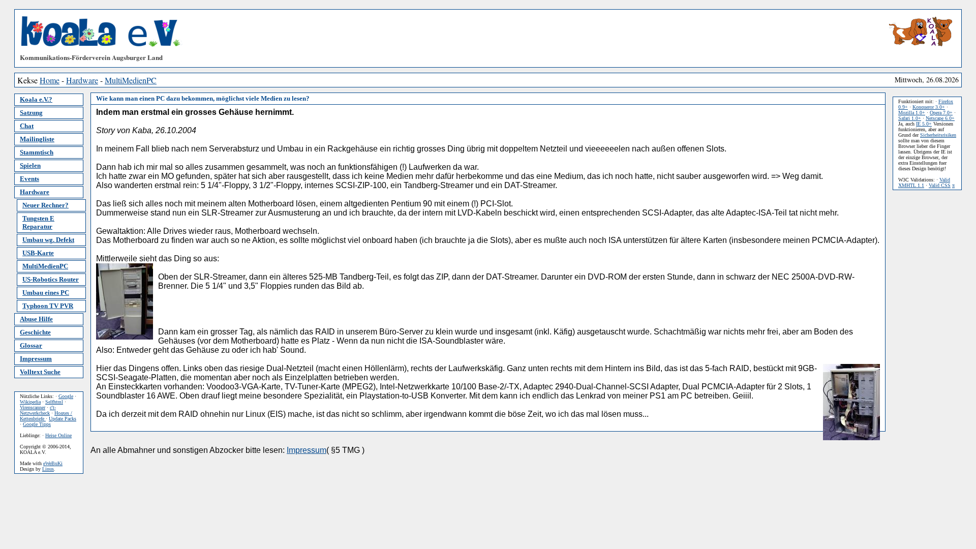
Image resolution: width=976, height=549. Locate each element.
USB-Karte (38, 253)
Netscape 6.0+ (940, 118)
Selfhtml (54, 402)
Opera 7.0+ (941, 112)
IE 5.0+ (924, 124)
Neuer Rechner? (45, 205)
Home (49, 80)
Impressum (36, 358)
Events (29, 178)
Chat (27, 126)
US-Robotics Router (50, 279)
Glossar (31, 345)
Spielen (30, 165)
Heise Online (58, 435)
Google (65, 396)
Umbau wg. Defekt (48, 239)
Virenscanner (32, 407)
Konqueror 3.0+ (928, 107)
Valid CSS (940, 185)
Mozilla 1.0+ (911, 112)
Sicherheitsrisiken (938, 135)
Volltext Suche (40, 372)
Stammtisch (36, 152)
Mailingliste (37, 139)
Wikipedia (30, 402)
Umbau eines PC (45, 292)
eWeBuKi (53, 463)
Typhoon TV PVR (47, 306)
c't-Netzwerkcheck (38, 410)
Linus (48, 469)
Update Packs (62, 418)
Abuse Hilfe (36, 319)
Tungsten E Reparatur (38, 222)
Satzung (31, 112)
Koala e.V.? (36, 99)
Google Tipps (37, 424)
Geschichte (35, 332)
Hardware (82, 80)
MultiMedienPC (131, 80)
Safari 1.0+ (909, 118)
